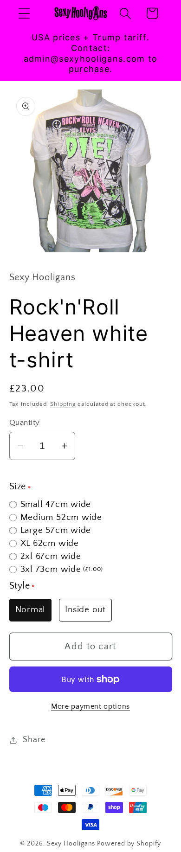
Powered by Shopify (129, 843)
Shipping (63, 404)
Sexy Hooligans (71, 843)
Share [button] (34, 739)
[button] (24, 13)
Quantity (24, 422)
